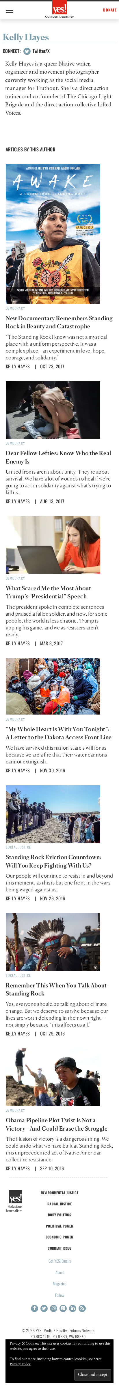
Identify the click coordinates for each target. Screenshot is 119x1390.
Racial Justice (59, 1203)
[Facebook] (34, 1308)
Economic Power (59, 1236)
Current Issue (59, 1248)
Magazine (59, 1283)
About (59, 1272)
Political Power (59, 1226)
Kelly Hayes (18, 366)
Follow (59, 1295)
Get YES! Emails (60, 1261)
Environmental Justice (59, 1192)
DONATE (110, 10)
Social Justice (18, 847)
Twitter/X (40, 50)
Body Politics (59, 1214)
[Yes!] (59, 9)
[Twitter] (44, 1308)
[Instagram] (53, 1308)
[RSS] (82, 1308)
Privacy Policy (20, 1364)
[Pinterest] (63, 1308)
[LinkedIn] (72, 1308)
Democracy (15, 308)
